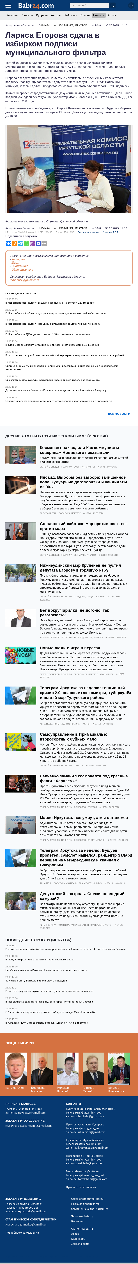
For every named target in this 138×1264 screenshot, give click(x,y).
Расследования (83, 637)
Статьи (85, 15)
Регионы (12, 15)
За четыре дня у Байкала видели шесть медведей (36, 980)
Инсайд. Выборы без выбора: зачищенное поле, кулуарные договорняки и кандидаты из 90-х (83, 482)
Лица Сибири (19, 1043)
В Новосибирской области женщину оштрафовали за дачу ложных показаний (53, 323)
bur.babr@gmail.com (91, 1116)
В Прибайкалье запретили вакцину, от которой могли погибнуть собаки (49, 1001)
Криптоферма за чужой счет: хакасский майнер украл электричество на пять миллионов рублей (64, 355)
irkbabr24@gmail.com (24, 280)
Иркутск (81, 25)
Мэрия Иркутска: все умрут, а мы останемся (84, 817)
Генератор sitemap (87, 1256)
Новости (98, 15)
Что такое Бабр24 (82, 1216)
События (79, 467)
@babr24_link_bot (30, 1108)
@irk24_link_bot (89, 1128)
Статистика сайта (82, 1228)
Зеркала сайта (80, 1243)
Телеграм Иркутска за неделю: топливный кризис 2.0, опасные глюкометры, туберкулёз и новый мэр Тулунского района (85, 693)
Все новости (119, 414)
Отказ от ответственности (87, 1198)
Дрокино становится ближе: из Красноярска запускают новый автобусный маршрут (56, 390)
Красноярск (106, 674)
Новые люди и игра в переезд (70, 648)
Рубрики (42, 15)
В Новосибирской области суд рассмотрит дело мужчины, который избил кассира (55, 313)
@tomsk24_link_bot (91, 1175)
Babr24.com (48, 25)
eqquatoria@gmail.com (32, 1211)
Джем (15, 262)
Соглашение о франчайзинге (89, 1208)
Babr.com (36, 5)
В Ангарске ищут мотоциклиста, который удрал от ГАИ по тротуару (46, 1022)
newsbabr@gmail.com (31, 1112)
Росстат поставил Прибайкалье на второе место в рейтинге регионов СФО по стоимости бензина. (65, 949)
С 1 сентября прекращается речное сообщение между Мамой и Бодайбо (50, 1012)
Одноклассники (22, 269)
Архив (112, 15)
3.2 (27, 1256)
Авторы (56, 15)
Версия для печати (88, 232)
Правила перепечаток (85, 1203)
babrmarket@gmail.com (32, 1224)
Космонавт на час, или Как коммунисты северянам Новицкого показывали (79, 450)
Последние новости (20, 293)
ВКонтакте (20, 266)
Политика (66, 25)
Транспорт (85, 883)
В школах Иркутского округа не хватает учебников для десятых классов (49, 991)
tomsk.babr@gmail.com (92, 1179)
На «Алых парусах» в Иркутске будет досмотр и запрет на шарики (46, 970)
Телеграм (18, 259)
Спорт (91, 840)
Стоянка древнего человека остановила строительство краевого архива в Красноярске (59, 400)
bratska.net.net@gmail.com (35, 1125)
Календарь (78, 1238)
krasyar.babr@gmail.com (93, 1147)
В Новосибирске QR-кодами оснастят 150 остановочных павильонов (47, 334)
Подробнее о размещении (22, 1232)
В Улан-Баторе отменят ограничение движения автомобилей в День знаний (52, 344)
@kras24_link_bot (90, 1144)
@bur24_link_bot (90, 1112)
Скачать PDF (110, 232)
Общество (93, 596)
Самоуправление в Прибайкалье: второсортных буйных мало (73, 736)
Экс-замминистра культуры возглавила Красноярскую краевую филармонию (52, 379)
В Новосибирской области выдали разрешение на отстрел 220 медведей (50, 302)
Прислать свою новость (81, 1187)
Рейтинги (71, 15)
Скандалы (79, 555)
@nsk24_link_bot (90, 1159)
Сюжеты (27, 15)
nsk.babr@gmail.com (91, 1163)
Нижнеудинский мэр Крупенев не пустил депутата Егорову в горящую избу (80, 567)
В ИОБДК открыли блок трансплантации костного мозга (39, 959)
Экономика (80, 674)
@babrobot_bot (28, 1207)
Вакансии (77, 1221)
